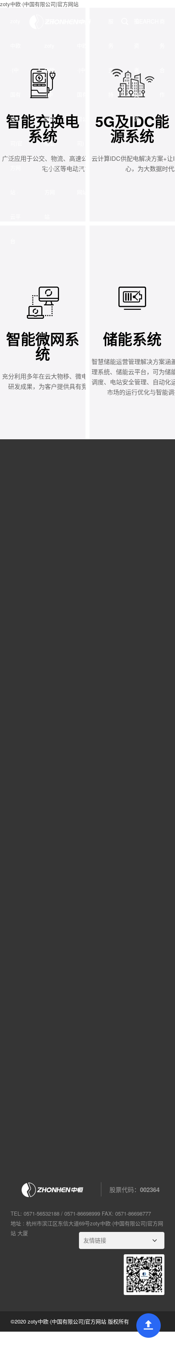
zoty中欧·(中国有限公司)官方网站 (82, 106)
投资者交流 (136, 70)
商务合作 (162, 57)
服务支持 (111, 57)
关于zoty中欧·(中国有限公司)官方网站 (50, 118)
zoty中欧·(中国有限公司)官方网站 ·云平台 (16, 131)
